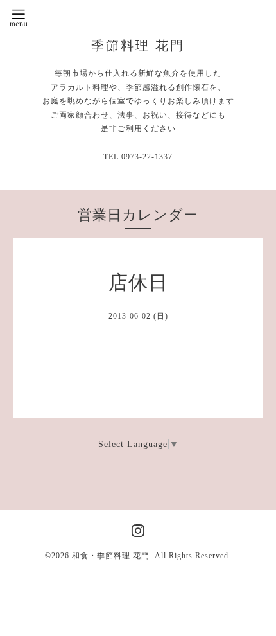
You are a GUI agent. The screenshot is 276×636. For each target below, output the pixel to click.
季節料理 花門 (138, 46)
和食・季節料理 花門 (111, 555)
